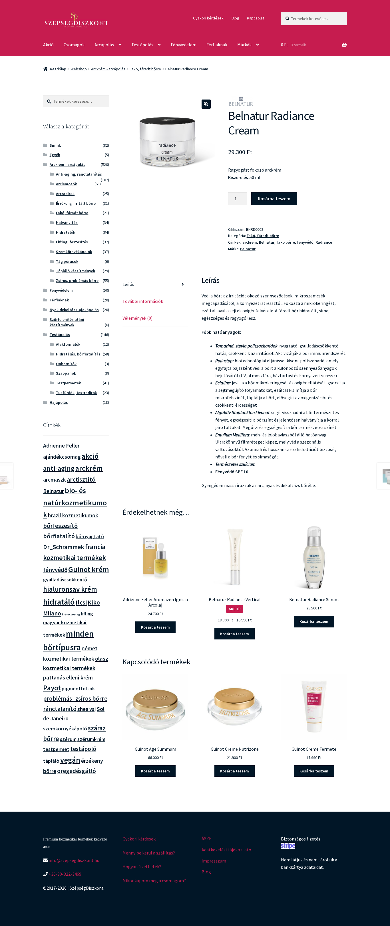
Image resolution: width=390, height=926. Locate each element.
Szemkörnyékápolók (74, 251)
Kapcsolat (255, 18)
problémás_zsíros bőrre (75, 698)
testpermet (56, 749)
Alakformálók (68, 344)
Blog (235, 18)
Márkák (244, 44)
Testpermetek (68, 382)
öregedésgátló (76, 771)
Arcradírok (65, 193)
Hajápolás (59, 402)
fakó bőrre (285, 242)
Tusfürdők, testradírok (76, 392)
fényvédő (305, 242)
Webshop (79, 68)
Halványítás (67, 222)
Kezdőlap (58, 68)
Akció (48, 44)
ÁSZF (206, 838)
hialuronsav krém (70, 589)
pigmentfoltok (78, 688)
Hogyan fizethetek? (141, 866)
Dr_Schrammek (63, 547)
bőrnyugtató (90, 536)
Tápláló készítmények (75, 270)
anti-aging (59, 468)
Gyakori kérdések (208, 18)
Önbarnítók (66, 363)
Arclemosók (66, 183)
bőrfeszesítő (60, 526)
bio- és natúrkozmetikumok (75, 502)
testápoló (83, 749)
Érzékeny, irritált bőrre (76, 203)
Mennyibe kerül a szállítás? (148, 853)
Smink (55, 145)
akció (90, 456)
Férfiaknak (216, 44)
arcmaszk (54, 479)
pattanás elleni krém (68, 677)
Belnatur (266, 242)
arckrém (249, 242)
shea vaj (86, 709)
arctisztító (81, 479)
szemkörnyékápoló (65, 728)
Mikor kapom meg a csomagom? (154, 880)
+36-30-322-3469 (64, 874)
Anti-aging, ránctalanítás (79, 174)
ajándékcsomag (62, 456)
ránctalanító (60, 709)
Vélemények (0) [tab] (137, 318)
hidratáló (59, 602)
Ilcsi (81, 602)
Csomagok (74, 44)
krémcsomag (71, 614)
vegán (70, 760)
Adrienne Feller (61, 445)
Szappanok (66, 373)
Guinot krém (88, 569)
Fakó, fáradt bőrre (145, 68)
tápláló (51, 761)
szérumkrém (91, 739)
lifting (87, 614)
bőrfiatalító (59, 536)
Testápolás (142, 44)
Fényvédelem (183, 44)
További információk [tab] (142, 301)
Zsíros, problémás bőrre (77, 280)
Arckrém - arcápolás (108, 68)
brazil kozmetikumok (73, 515)
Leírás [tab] (128, 284)
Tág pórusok (67, 261)
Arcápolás (104, 44)
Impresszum (214, 861)
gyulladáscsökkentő (65, 580)
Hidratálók (65, 232)
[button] (206, 104)
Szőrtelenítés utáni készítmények (67, 322)
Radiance (323, 242)
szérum (68, 739)
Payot (52, 687)
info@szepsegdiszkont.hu (73, 860)
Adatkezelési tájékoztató (226, 850)
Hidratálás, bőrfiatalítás (78, 354)
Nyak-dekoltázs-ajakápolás (74, 309)
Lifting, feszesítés (72, 242)
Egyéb (55, 154)
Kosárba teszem (274, 198)
